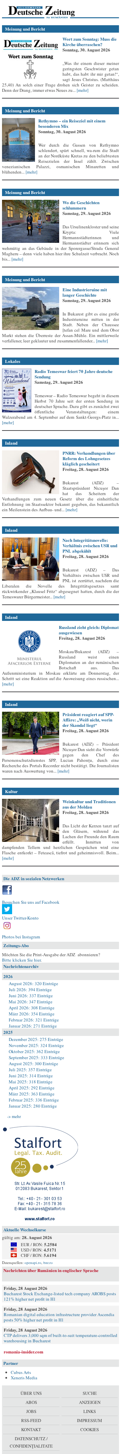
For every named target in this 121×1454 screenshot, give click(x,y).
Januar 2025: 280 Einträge (33, 1106)
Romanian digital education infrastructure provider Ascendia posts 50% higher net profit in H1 (59, 1317)
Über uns (31, 1393)
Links (89, 1411)
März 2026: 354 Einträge (31, 1013)
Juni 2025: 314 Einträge (31, 1075)
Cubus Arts (21, 1372)
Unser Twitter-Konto (20, 918)
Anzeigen (89, 1402)
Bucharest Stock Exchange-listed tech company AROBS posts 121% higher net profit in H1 (60, 1296)
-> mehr (14, 1116)
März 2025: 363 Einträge (31, 1093)
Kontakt (31, 1429)
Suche (90, 1393)
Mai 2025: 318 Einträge (30, 1081)
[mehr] (82, 90)
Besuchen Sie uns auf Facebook (30, 902)
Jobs (31, 1411)
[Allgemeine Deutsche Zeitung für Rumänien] (48, 12)
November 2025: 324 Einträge (36, 1045)
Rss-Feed (31, 1420)
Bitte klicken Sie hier (21, 960)
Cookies (89, 1429)
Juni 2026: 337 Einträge (31, 995)
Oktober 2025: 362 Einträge (34, 1051)
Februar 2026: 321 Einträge (34, 1019)
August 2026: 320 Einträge (33, 983)
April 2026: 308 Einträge (31, 1007)
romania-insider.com (23, 1351)
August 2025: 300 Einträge (33, 1063)
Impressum (89, 1420)
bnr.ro (48, 1262)
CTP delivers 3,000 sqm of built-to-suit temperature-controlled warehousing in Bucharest (60, 1338)
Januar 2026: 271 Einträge (33, 1026)
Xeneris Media (24, 1378)
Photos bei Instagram (21, 937)
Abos (31, 1402)
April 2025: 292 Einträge (31, 1087)
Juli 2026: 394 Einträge (30, 989)
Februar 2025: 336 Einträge (34, 1100)
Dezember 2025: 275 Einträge (36, 1039)
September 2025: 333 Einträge (36, 1057)
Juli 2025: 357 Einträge (30, 1069)
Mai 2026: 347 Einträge (30, 1001)
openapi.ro (33, 1262)
